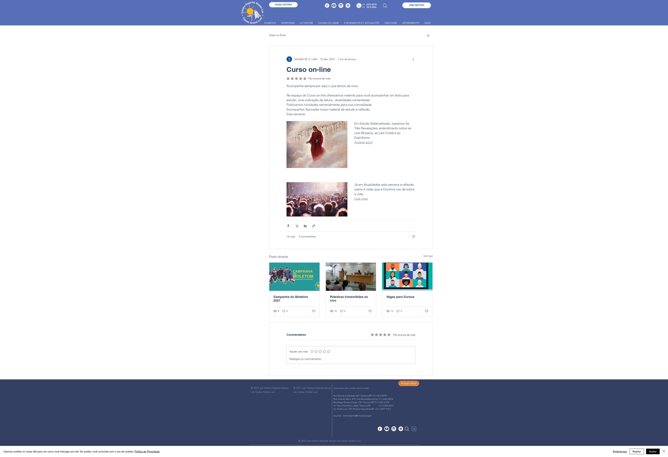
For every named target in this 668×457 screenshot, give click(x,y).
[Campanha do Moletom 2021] (294, 277)
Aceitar (653, 451)
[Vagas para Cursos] (407, 277)
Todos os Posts (277, 35)
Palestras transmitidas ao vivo (349, 298)
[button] (428, 35)
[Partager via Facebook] (288, 225)
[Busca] (385, 5)
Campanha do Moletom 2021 (290, 298)
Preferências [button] (620, 451)
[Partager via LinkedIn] (305, 225)
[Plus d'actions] (413, 59)
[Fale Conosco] (348, 5)
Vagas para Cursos (400, 297)
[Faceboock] (327, 5)
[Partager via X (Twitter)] (296, 225)
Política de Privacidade (147, 451)
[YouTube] (334, 5)
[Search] (407, 428)
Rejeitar (637, 451)
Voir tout (428, 256)
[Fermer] (664, 451)
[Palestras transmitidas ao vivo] (351, 277)
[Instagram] (341, 5)
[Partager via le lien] (313, 225)
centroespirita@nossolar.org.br (357, 415)
